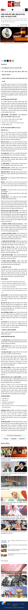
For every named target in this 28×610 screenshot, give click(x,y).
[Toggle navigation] (26, 9)
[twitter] (8, 61)
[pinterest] (10, 61)
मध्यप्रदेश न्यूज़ (14, 439)
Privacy (9, 604)
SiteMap (22, 604)
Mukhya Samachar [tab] (14, 537)
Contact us (14, 605)
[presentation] (25, 561)
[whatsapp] (13, 61)
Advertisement (16, 604)
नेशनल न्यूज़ (6, 439)
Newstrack (9, 607)
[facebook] (5, 61)
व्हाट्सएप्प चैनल (22, 439)
